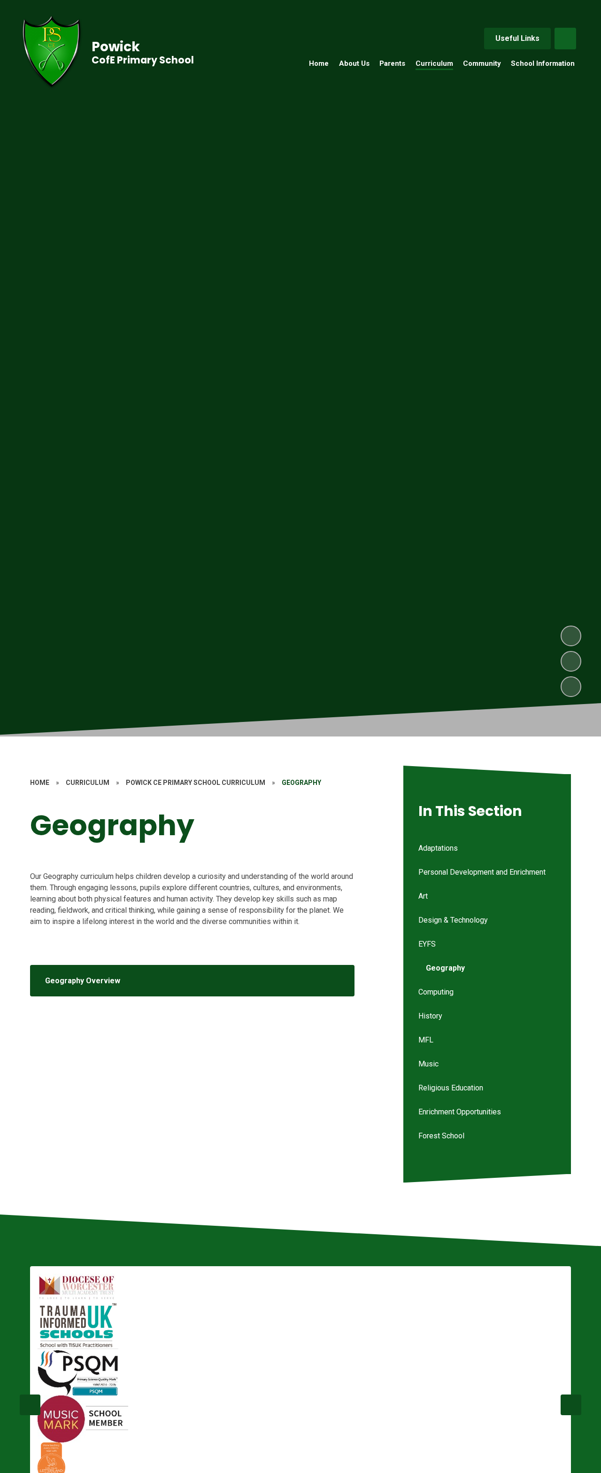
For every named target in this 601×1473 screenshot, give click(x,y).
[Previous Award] (30, 1405)
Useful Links (517, 38)
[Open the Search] (565, 38)
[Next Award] (571, 1405)
